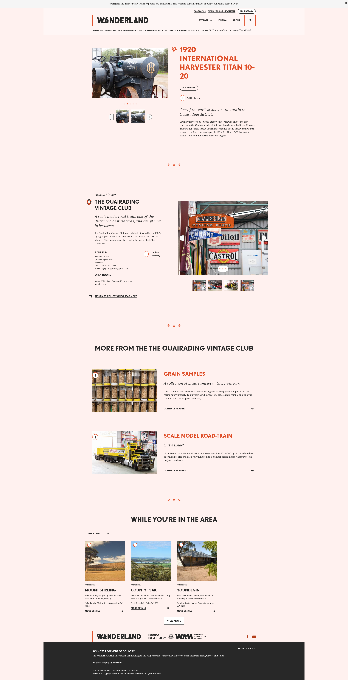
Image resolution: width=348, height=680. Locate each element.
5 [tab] (136, 104)
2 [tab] (127, 104)
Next (149, 117)
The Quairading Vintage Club (186, 30)
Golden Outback (154, 30)
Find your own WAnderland (121, 30)
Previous (111, 117)
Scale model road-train (198, 436)
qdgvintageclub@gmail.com (115, 268)
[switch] (250, 20)
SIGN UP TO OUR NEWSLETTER (221, 11)
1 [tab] (124, 104)
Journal (223, 20)
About (236, 20)
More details (92, 611)
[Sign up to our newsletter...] (254, 636)
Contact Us (200, 11)
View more (174, 620)
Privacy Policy (247, 648)
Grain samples (184, 374)
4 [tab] (133, 104)
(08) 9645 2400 (109, 266)
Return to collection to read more (116, 296)
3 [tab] (130, 104)
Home (95, 30)
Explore (203, 20)
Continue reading (175, 408)
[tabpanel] (130, 73)
